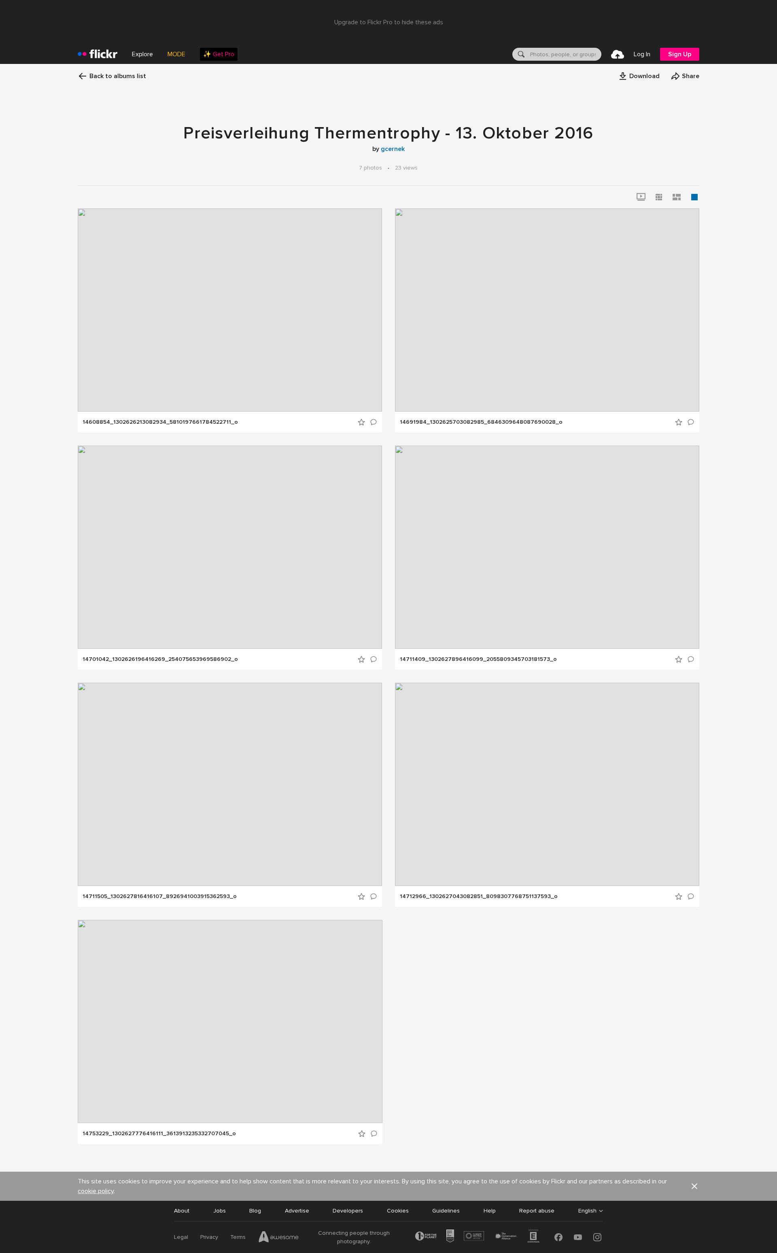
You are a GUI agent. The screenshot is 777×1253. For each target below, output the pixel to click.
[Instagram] (597, 1237)
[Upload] (617, 54)
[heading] (97, 54)
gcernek (393, 149)
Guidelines (446, 1210)
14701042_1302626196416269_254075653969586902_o (160, 659)
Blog (255, 1210)
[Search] (520, 54)
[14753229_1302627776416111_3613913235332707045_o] (230, 1021)
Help (490, 1210)
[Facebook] (558, 1237)
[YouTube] (578, 1237)
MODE (176, 54)
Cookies (398, 1210)
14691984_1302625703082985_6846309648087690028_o (481, 422)
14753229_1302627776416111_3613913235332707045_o (159, 1133)
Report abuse (536, 1210)
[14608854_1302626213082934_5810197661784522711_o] (230, 310)
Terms (238, 1237)
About (181, 1210)
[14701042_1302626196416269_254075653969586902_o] (230, 547)
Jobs (219, 1210)
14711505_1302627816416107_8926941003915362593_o (160, 896)
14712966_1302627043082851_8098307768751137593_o (479, 896)
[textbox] (565, 54)
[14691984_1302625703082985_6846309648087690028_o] (547, 310)
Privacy (209, 1237)
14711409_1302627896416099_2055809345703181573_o (478, 659)
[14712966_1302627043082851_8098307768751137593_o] (547, 784)
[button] (639, 76)
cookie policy (96, 1191)
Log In (642, 54)
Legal (181, 1237)
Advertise (297, 1210)
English (587, 1211)
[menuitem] (219, 54)
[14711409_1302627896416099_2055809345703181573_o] (547, 547)
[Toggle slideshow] (641, 197)
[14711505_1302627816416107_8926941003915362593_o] (230, 784)
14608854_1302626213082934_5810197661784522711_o (160, 422)
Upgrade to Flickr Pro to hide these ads (388, 22)
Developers (348, 1210)
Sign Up (679, 54)
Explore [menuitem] (142, 54)
